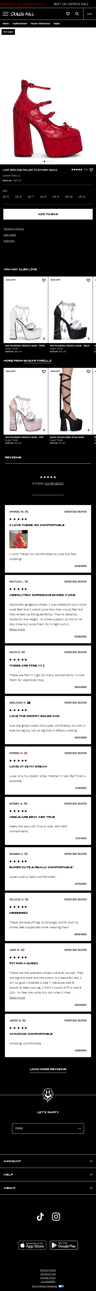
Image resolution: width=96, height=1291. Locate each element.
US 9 (55, 196)
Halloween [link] (20, 23)
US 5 (6, 196)
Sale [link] (57, 23)
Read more (17, 629)
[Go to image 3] (49, 161)
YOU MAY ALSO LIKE (20, 269)
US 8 (43, 196)
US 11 (82, 196)
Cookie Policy (48, 1278)
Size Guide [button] (10, 235)
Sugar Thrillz (11, 176)
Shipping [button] (9, 241)
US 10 (68, 196)
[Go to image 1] (44, 161)
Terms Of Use (48, 1274)
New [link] (6, 23)
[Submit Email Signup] (79, 1128)
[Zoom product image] (48, 95)
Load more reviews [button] (48, 1069)
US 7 (31, 196)
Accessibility (48, 1282)
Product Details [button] (14, 229)
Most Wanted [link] (40, 23)
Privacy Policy (48, 1270)
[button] (70, 4)
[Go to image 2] (47, 161)
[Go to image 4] (51, 161)
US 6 (18, 196)
